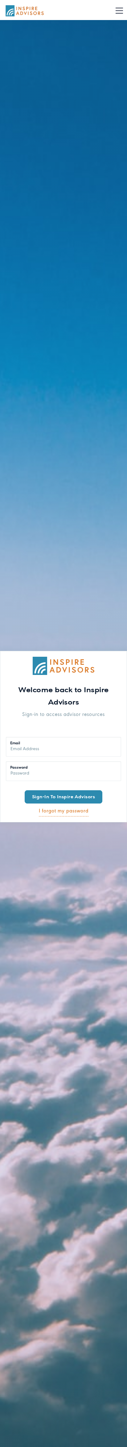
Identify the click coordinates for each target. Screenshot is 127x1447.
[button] (119, 10)
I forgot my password (63, 811)
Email (15, 742)
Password (19, 766)
